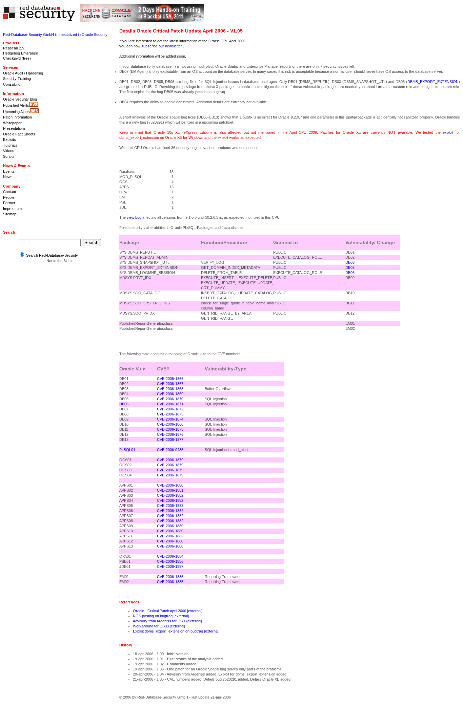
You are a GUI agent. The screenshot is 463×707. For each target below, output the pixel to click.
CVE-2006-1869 (170, 394)
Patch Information (17, 117)
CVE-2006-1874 (170, 419)
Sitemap (9, 214)
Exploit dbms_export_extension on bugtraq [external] (176, 631)
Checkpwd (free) (17, 58)
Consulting (11, 84)
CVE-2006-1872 (170, 409)
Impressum (12, 209)
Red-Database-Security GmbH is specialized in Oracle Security (55, 35)
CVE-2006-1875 (170, 429)
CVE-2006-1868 (170, 389)
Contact (9, 192)
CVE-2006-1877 (170, 439)
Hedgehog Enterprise (20, 53)
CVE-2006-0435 (170, 450)
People (8, 197)
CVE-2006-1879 (170, 460)
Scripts (9, 156)
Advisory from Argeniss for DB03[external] (167, 621)
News (8, 177)
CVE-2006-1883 (170, 506)
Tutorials (10, 145)
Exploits (9, 139)
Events (9, 171)
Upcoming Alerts (16, 112)
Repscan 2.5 (13, 48)
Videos (8, 151)
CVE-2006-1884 (170, 556)
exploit (448, 132)
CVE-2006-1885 (170, 577)
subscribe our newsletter (161, 46)
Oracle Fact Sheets (19, 134)
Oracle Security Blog (20, 99)
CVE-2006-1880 (170, 485)
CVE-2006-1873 (170, 414)
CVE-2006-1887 (170, 566)
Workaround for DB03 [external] (159, 626)
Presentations (14, 128)
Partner (9, 203)
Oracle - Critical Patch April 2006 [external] (167, 611)
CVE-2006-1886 (170, 561)
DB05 (350, 267)
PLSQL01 (127, 450)
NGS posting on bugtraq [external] (161, 616)
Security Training (17, 79)
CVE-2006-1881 (170, 490)
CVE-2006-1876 (170, 434)
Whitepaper (12, 123)
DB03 (350, 262)
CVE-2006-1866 (170, 379)
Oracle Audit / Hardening (23, 73)
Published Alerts (16, 105)
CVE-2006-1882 (170, 495)
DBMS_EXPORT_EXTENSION (433, 82)
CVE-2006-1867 (170, 384)
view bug (134, 217)
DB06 (350, 273)
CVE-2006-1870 (170, 399)
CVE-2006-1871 (170, 404)
